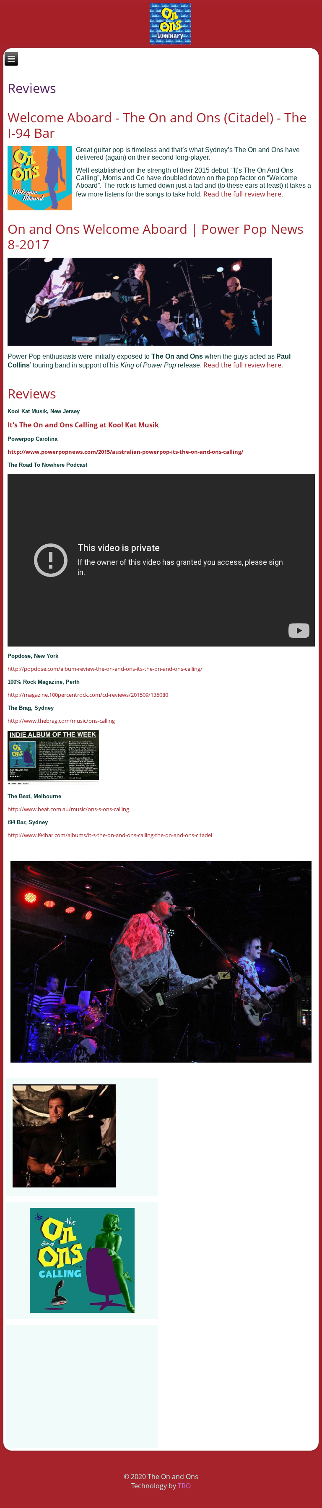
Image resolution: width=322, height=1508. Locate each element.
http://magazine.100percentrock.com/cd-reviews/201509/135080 (88, 694)
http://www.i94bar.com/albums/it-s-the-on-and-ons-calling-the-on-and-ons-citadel (110, 835)
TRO (184, 1485)
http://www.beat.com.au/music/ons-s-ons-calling (68, 809)
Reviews (32, 393)
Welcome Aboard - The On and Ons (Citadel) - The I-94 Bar (157, 125)
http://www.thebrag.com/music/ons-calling (61, 720)
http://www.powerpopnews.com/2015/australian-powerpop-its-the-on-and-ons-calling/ (125, 451)
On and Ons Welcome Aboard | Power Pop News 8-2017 (156, 236)
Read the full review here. (243, 194)
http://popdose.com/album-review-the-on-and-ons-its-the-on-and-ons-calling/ (105, 669)
